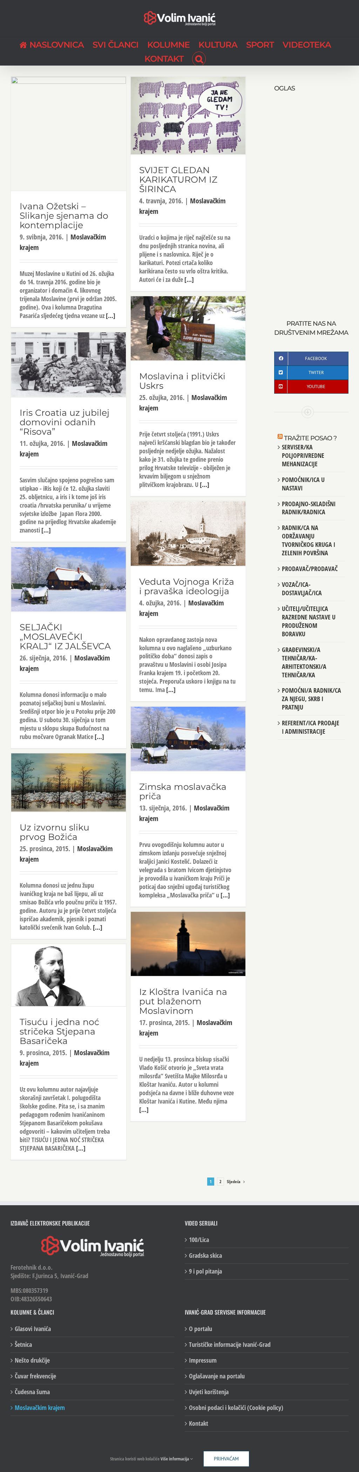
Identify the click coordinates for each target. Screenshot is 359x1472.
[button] (199, 58)
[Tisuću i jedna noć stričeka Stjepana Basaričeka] (68, 975)
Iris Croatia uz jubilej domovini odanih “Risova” (64, 422)
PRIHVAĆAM (226, 1459)
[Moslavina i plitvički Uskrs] (188, 328)
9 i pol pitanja (205, 1271)
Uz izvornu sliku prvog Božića (54, 832)
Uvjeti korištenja (209, 1392)
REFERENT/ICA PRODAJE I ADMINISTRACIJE (310, 727)
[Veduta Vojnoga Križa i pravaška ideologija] (188, 533)
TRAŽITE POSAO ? (310, 438)
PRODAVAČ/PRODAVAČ (310, 568)
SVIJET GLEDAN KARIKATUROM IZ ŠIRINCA (178, 179)
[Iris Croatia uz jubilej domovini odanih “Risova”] (68, 364)
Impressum (203, 1360)
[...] (110, 315)
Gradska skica (205, 1255)
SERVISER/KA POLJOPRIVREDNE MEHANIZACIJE (303, 455)
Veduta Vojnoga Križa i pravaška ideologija (186, 586)
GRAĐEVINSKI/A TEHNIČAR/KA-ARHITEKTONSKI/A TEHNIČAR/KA (304, 662)
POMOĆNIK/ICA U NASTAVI (303, 483)
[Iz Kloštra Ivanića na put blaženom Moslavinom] (188, 944)
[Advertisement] (311, 198)
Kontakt (198, 1423)
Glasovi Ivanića (33, 1329)
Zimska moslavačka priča (182, 791)
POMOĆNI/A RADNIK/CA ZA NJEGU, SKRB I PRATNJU (311, 698)
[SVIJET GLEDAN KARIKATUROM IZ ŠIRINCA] (188, 115)
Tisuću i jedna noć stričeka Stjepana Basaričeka (59, 1031)
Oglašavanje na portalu (217, 1376)
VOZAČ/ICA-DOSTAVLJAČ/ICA (302, 588)
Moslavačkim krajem (40, 1408)
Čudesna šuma (32, 1392)
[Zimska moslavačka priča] (188, 739)
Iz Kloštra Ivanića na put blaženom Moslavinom (183, 1001)
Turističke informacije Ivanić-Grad (230, 1345)
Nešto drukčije (32, 1360)
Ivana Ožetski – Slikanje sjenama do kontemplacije (64, 215)
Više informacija (175, 1459)
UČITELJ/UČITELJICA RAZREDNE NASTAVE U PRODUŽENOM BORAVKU (309, 621)
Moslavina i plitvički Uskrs (182, 381)
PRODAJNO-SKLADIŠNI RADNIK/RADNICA (309, 508)
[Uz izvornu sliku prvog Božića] (68, 782)
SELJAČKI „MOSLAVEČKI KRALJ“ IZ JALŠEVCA (65, 636)
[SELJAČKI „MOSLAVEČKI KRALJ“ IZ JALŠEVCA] (68, 579)
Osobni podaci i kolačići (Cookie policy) (236, 1408)
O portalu (200, 1329)
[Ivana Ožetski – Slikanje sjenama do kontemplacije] (68, 134)
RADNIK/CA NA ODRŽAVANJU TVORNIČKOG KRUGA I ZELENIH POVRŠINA (308, 540)
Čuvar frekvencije (35, 1376)
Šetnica (23, 1345)
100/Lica (199, 1240)
